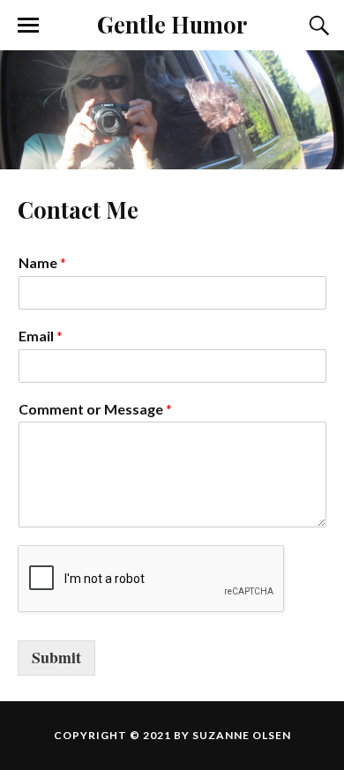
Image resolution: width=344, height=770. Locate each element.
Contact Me (78, 209)
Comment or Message (95, 408)
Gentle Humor (172, 24)
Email (41, 335)
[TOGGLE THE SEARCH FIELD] (316, 25)
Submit (56, 657)
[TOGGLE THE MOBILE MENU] (28, 25)
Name (42, 262)
